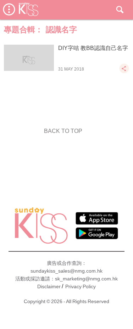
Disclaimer (49, 286)
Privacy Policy (80, 286)
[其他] (124, 72)
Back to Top (63, 131)
